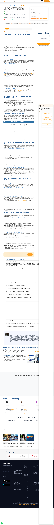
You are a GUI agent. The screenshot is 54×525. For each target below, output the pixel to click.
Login (41, 1)
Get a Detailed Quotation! (27, 267)
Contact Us (33, 1)
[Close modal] (35, 256)
